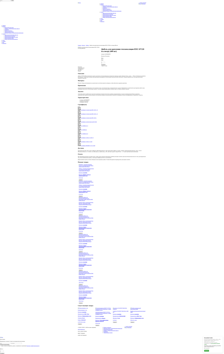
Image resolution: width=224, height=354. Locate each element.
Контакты (102, 21)
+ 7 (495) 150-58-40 (142, 2)
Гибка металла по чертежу (108, 14)
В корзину (103, 64)
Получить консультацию (4, 344)
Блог (101, 20)
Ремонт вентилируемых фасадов (109, 17)
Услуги (101, 12)
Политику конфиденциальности (33, 345)
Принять (206, 350)
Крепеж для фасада (106, 8)
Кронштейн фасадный (107, 5)
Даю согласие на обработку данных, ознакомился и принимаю (20, 345)
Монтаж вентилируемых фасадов (109, 13)
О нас (101, 18)
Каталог (102, 4)
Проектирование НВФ (107, 16)
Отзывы (102, 19)
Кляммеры (105, 7)
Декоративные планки (9, 31)
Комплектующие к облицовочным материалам (112, 11)
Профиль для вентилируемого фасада (110, 6)
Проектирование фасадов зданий (109, 15)
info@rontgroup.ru (81, 329)
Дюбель (87, 45)
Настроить (207, 348)
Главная (102, 3)
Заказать (80, 179)
